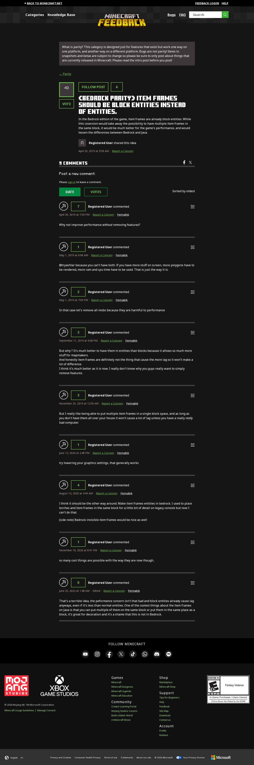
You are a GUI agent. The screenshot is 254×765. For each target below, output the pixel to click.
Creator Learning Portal (123, 706)
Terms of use (110, 757)
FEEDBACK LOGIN (207, 3)
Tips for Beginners (169, 697)
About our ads (143, 757)
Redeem (163, 735)
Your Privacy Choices (194, 757)
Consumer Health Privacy (87, 757)
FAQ (182, 14)
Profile (162, 730)
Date (69, 192)
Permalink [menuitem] (123, 214)
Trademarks (127, 757)
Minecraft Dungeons (122, 686)
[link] (85, 654)
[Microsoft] (221, 757)
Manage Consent (46, 710)
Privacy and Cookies (60, 757)
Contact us (165, 719)
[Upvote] (63, 206)
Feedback (164, 706)
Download (164, 715)
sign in (71, 182)
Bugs (171, 14)
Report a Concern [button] (122, 151)
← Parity (65, 74)
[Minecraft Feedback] (120, 27)
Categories (34, 14)
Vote (66, 104)
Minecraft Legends (121, 691)
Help (225, 3)
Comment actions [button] (192, 206)
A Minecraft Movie (121, 719)
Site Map (164, 711)
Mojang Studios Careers (124, 711)
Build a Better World (122, 715)
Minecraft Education (121, 695)
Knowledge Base (61, 14)
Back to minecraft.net (44, 3)
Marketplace (166, 682)
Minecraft (116, 682)
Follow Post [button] (93, 87)
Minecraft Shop (167, 686)
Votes (96, 192)
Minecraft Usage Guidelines (19, 710)
